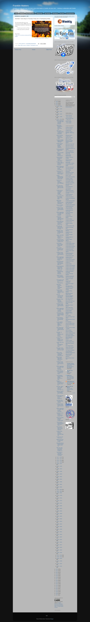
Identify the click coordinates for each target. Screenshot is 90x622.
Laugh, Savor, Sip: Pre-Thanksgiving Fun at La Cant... (60, 344)
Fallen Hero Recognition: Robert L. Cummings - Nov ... (59, 127)
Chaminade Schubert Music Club (70, 153)
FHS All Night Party (69, 179)
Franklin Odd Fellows (70, 247)
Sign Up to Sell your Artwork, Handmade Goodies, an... (60, 449)
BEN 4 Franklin (69, 139)
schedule (28, 45)
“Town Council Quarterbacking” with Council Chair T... (60, 424)
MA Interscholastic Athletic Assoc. (69, 294)
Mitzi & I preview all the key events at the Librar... (60, 137)
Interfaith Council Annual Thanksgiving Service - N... (60, 414)
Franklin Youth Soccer (70, 269)
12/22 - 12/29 (59, 108)
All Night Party (68, 130)
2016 (57, 580)
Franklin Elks (68, 215)
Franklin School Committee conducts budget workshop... (60, 192)
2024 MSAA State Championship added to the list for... (60, 329)
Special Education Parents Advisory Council (69, 337)
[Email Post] (38, 43)
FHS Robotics (68, 188)
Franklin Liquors (70, 363)
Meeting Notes (39, 13)
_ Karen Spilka (68, 122)
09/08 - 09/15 (59, 479)
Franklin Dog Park (69, 208)
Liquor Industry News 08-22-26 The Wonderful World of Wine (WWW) (70, 366)
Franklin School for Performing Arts (69, 258)
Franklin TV (68, 262)
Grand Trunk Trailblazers (68, 282)
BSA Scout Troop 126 (70, 144)
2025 (57, 103)
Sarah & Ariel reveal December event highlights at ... (60, 182)
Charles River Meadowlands (68, 155)
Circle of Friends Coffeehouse (69, 160)
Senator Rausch (69, 115)
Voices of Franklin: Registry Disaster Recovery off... (60, 154)
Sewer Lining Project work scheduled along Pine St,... (60, 354)
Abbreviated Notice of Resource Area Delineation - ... (60, 202)
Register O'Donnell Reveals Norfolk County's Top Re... (60, 383)
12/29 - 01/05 (59, 106)
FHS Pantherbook (69, 186)
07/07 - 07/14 (59, 500)
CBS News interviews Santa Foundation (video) (59, 286)
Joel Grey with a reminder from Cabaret (60, 401)
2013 (57, 585)
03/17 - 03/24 (59, 542)
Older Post (49, 49)
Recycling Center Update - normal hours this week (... (60, 349)
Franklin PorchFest (69, 249)
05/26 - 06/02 (59, 516)
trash (37, 45)
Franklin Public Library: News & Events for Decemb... (60, 163)
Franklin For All (69, 221)
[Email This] (40, 43)
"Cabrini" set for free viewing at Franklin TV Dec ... (60, 277)
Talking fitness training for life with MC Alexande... (60, 272)
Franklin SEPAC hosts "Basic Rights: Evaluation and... (60, 324)
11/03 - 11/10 (59, 460)
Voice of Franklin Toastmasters (69, 355)
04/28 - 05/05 (59, 526)
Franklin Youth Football (70, 266)
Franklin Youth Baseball (70, 265)
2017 (57, 578)
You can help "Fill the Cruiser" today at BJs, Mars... (60, 197)
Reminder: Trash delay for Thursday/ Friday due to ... (60, 301)
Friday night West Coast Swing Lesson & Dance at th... (60, 223)
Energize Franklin (69, 178)
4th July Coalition (69, 128)
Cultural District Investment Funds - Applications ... (60, 159)
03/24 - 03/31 (59, 539)
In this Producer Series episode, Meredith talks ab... (60, 319)
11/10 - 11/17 (59, 458)
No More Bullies (69, 310)
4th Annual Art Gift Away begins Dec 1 (60, 150)
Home (16, 13)
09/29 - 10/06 (59, 471)
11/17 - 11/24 (59, 457)
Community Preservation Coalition (70, 163)
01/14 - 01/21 (59, 563)
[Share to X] (43, 43)
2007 (57, 594)
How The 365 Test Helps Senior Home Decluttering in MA (70, 377)
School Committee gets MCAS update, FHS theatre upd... (60, 268)
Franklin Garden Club (70, 225)
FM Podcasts (55, 13)
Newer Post (18, 49)
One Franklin (68, 315)
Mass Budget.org (69, 299)
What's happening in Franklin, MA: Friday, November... (60, 168)
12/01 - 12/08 (59, 116)
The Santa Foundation (70, 350)
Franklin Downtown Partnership (69, 211)
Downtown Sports (69, 173)
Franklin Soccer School (70, 259)
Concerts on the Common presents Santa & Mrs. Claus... (60, 172)
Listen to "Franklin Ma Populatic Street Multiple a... (60, 393)
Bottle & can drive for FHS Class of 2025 (60, 440)
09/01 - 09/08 (59, 481)
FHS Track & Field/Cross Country (69, 190)
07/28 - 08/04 (59, 492)
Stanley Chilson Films (70, 341)
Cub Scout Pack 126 (70, 167)
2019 (57, 575)
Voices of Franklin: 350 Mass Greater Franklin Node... (60, 419)
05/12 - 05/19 (59, 521)
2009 (57, 591)
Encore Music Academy (70, 176)
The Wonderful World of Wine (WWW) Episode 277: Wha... (60, 377)
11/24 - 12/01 (59, 119)
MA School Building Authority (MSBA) (69, 296)
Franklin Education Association (69, 213)
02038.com (69, 375)
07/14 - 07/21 (59, 498)
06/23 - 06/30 (59, 505)
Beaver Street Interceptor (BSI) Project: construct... (60, 359)
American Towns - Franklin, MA (69, 136)
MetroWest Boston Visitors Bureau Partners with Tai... (60, 445)
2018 (57, 577)
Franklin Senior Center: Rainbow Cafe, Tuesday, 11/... (60, 339)
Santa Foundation (69, 331)
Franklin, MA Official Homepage (69, 272)
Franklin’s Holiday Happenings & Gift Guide (60, 141)
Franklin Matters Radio (70, 243)
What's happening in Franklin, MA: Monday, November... (60, 368)
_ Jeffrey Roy (68, 119)
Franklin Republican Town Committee (69, 254)
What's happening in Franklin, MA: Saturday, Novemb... (60, 122)
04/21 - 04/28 (59, 529)
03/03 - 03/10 (59, 547)
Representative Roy (69, 118)
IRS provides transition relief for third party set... (60, 249)
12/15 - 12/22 (59, 111)
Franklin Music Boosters (70, 246)
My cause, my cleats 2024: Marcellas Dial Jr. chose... (60, 227)
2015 (57, 582)
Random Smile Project (70, 324)
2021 (57, 572)
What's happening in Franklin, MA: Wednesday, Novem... (60, 258)
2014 (57, 583)
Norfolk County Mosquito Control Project (69, 312)
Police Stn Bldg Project (70, 323)
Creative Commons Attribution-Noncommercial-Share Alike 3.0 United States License (58, 605)
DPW (22, 45)
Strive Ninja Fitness (69, 345)
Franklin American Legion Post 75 (69, 195)
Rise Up (67, 326)
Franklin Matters (21, 5)
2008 (57, 593)
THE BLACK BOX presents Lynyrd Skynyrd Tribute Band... (60, 314)
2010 (57, 590)
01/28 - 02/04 (59, 558)
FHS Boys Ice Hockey (70, 182)
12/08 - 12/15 (59, 114)
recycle (24, 45)
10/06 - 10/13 (59, 468)
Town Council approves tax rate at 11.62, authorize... (60, 428)
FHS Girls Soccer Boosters (69, 185)
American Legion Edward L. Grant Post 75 (70, 132)
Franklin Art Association (70, 200)
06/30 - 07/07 (59, 503)
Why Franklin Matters (30, 13)
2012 (57, 586)
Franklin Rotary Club (70, 255)
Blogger (51, 618)
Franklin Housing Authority (69, 233)
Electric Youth (68, 175)
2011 (57, 588)
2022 (57, 570)
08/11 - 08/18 (59, 489)
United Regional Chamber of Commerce (70, 352)
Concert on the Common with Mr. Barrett (70, 389)
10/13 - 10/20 (59, 466)
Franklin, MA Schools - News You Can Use (70, 277)
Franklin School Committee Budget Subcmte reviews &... (60, 145)
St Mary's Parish (69, 340)
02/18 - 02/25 (59, 552)
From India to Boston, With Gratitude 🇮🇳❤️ (71, 383)
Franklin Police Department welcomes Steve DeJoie (60, 291)
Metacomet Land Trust (70, 301)
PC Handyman (68, 321)
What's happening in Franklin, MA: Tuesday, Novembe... (60, 310)
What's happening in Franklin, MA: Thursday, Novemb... (60, 214)
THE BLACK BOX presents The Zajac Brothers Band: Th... (60, 263)
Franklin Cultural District (70, 204)
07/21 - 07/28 (59, 495)
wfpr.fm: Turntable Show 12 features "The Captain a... (60, 237)
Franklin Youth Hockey (70, 268)
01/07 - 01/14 (59, 566)
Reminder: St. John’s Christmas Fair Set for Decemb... (60, 334)
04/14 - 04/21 (59, 531)
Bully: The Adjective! (69, 150)
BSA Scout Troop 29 (69, 145)
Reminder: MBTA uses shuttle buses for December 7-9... (60, 388)
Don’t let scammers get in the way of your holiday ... (60, 296)
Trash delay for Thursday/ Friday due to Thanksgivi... (60, 454)
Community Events (70, 13)
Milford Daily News (69, 307)
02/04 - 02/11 (59, 556)
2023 (57, 569)
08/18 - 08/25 (59, 487)
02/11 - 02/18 (59, 555)
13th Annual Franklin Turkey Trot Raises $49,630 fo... (60, 132)
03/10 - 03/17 (59, 544)
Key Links (62, 13)
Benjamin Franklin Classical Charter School (69, 141)
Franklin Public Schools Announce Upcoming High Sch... (60, 433)
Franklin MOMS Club (70, 244)
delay (19, 45)
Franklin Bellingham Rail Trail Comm (69, 203)
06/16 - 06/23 (59, 508)
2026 (57, 101)
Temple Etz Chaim (69, 348)
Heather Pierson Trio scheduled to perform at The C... (60, 372)
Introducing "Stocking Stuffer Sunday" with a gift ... (60, 218)
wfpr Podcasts (47, 13)
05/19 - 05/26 (59, 518)
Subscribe (22, 13)
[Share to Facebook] (44, 43)
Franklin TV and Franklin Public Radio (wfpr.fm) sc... (60, 209)
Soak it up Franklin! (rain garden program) (70, 335)
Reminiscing (69, 372)
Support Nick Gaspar (70, 347)
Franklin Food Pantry (70, 220)
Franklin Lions (68, 241)
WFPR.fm (67, 356)
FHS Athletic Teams (69, 181)
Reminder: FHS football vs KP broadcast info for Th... (60, 232)
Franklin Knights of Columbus (69, 237)
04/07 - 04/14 (59, 534)
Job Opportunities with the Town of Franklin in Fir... (60, 240)
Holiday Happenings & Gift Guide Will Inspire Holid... (60, 177)
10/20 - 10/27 (59, 463)
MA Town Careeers (69, 298)
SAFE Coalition (69, 330)
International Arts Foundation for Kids (69, 286)
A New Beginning (70, 381)
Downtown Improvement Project (70, 172)
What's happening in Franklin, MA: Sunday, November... (60, 410)
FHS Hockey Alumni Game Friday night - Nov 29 (60, 245)
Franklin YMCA (69, 263)
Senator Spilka (68, 121)
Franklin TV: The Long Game (60, 437)
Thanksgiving (32, 45)
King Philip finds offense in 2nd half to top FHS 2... (60, 187)
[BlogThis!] (41, 43)
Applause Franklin (69, 137)
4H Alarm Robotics (69, 127)
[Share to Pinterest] (45, 43)
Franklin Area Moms (69, 196)
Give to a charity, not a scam (60, 205)
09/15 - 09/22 (59, 476)
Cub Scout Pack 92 (69, 168)
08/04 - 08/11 (59, 491)
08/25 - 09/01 (59, 484)
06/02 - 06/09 (59, 513)
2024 (57, 104)
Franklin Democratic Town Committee (69, 207)
